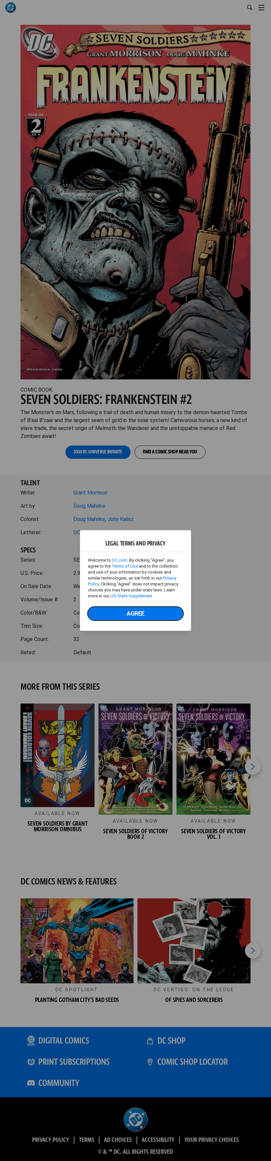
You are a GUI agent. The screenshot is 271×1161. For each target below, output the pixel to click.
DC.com (119, 560)
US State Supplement (131, 595)
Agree (135, 613)
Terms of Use (125, 566)
